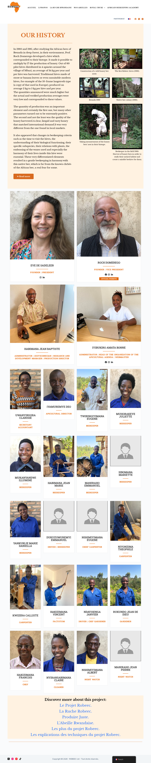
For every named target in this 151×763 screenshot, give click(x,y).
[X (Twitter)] (139, 19)
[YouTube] (16, 759)
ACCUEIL (32, 8)
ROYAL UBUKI (96, 8)
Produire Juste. (75, 717)
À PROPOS (43, 8)
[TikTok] (20, 759)
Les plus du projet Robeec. (75, 729)
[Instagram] (142, 19)
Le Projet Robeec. (76, 705)
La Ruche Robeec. (75, 711)
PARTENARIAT (119, 19)
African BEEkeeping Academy (123, 8)
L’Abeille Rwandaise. (75, 723)
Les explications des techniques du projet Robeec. (75, 734)
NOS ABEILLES (81, 8)
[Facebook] (135, 19)
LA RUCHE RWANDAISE (61, 8)
